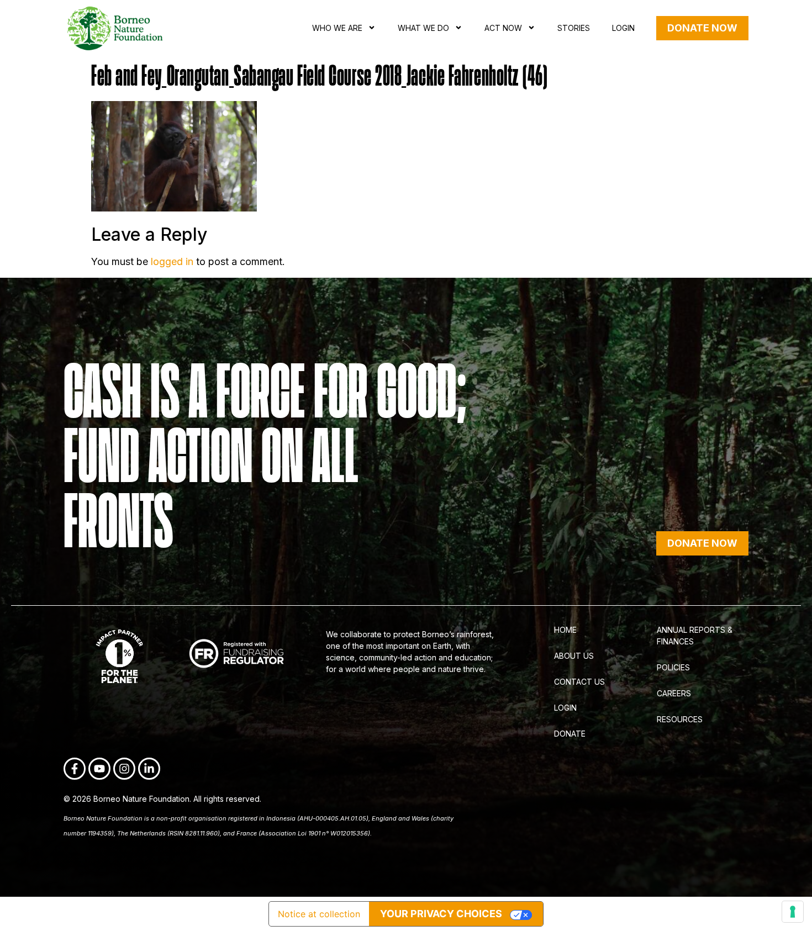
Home (565, 629)
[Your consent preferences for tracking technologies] (792, 911)
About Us (574, 655)
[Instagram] (124, 769)
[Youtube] (99, 769)
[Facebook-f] (75, 769)
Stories (573, 28)
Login (623, 28)
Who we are (337, 28)
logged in (172, 261)
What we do (423, 28)
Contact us (579, 681)
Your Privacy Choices (441, 913)
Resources (680, 719)
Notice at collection (319, 913)
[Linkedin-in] (149, 769)
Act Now (503, 28)
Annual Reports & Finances (694, 635)
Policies (673, 667)
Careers (674, 693)
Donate (570, 733)
